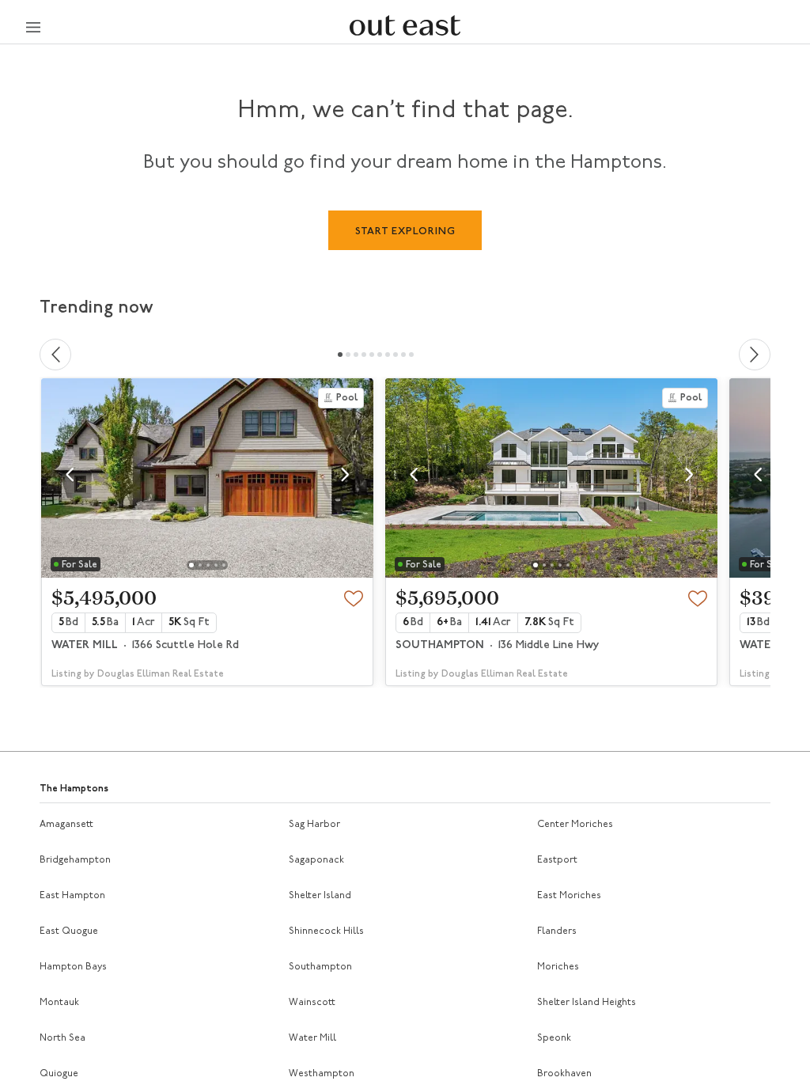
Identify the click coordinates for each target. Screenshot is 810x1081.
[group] (207, 532)
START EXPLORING (405, 231)
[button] (69, 474)
